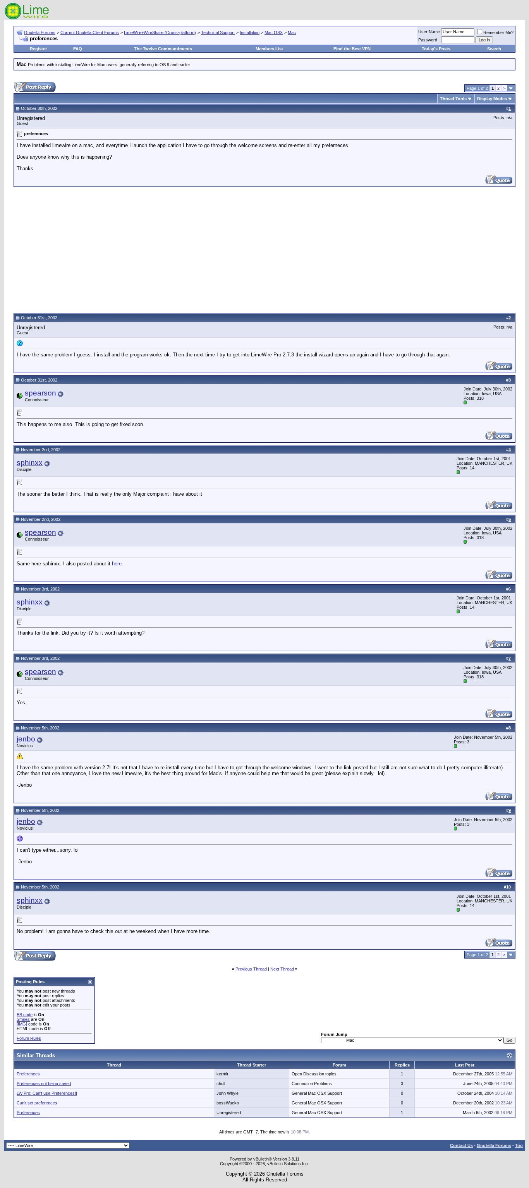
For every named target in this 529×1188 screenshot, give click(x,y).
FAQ (77, 48)
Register (38, 48)
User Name (429, 31)
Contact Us (461, 1145)
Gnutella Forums (39, 32)
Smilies (23, 1019)
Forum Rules (29, 1038)
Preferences (28, 1074)
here (117, 564)
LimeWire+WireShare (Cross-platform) (160, 32)
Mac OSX (273, 32)
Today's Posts (436, 48)
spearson (40, 393)
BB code (25, 1014)
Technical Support (218, 32)
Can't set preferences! (37, 1103)
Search (494, 48)
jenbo (26, 739)
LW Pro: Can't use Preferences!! (47, 1093)
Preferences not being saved (44, 1083)
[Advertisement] (264, 249)
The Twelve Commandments (163, 48)
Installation (249, 32)
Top (519, 1145)
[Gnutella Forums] (27, 18)
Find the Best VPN (352, 48)
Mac (292, 32)
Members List (269, 48)
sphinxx (30, 463)
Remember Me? (498, 32)
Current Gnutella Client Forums (89, 32)
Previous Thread (251, 969)
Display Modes (492, 98)
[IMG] (22, 1024)
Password (427, 40)
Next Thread (282, 969)
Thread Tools (453, 98)
